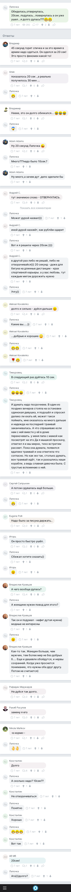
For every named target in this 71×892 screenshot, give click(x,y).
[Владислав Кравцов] (6, 585)
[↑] (42, 24)
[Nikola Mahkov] (6, 729)
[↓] (48, 24)
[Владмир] (6, 44)
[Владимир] (6, 109)
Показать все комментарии (35, 208)
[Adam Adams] (6, 142)
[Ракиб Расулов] (6, 708)
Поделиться (54, 24)
